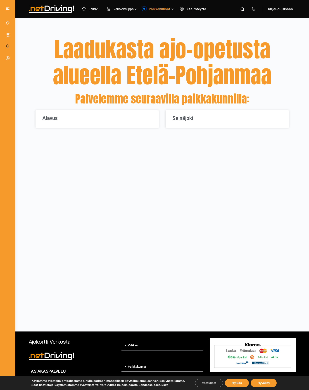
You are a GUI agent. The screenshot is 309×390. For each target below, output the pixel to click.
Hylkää (237, 383)
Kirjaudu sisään (280, 9)
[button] (162, 345)
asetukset (161, 385)
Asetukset (209, 383)
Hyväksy (263, 383)
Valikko (133, 345)
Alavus (50, 118)
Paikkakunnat (137, 366)
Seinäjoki (182, 118)
